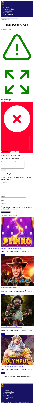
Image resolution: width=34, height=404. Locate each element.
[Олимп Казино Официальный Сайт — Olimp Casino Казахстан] (3, 4)
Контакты (11, 380)
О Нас (4, 380)
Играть (3, 255)
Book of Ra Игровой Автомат (10, 287)
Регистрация (9, 14)
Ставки (7, 12)
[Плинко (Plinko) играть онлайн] (17, 246)
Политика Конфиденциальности (23, 380)
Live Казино (8, 11)
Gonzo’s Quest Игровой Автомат (11, 327)
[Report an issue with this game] (17, 64)
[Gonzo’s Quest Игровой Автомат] (17, 325)
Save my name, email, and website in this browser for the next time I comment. (16, 208)
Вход (6, 16)
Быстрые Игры (9, 9)
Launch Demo (14, 152)
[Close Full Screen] (17, 135)
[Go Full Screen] (17, 98)
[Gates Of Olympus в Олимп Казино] (17, 364)
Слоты (7, 7)
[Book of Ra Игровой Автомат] (17, 286)
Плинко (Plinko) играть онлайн (11, 248)
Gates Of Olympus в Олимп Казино (12, 366)
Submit (3, 170)
